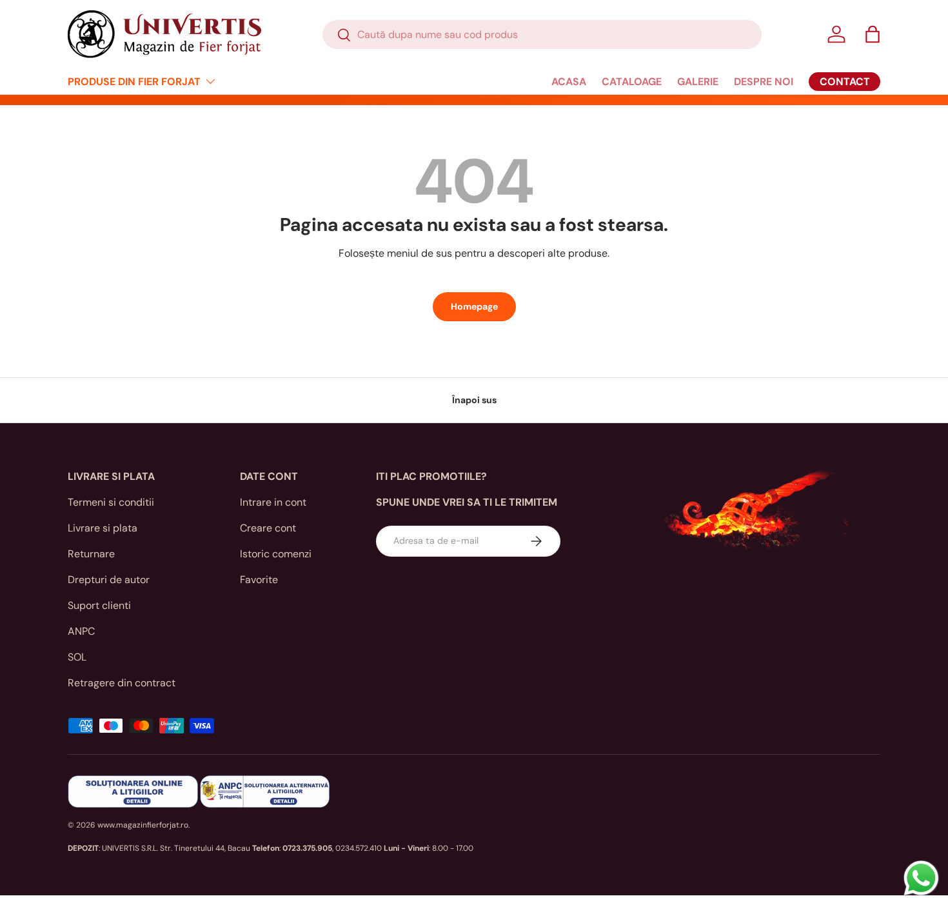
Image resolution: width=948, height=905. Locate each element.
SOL (77, 657)
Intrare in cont (273, 502)
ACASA (568, 81)
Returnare (91, 554)
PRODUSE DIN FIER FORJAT (134, 81)
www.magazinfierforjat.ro (142, 825)
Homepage (474, 306)
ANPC (81, 631)
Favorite (259, 579)
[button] (872, 34)
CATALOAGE (632, 81)
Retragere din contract (121, 683)
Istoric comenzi (275, 554)
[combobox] (542, 34)
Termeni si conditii (111, 502)
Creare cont (268, 528)
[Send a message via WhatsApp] (921, 878)
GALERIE (697, 81)
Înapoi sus (474, 400)
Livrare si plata (102, 528)
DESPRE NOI (763, 81)
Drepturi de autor (109, 579)
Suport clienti (99, 605)
